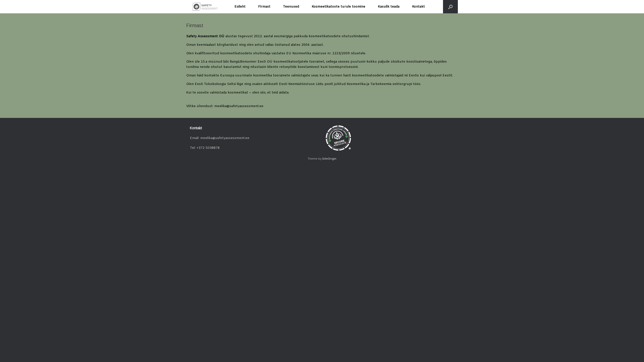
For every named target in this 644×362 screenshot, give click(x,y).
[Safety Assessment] (205, 7)
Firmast (264, 7)
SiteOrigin (329, 159)
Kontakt (418, 7)
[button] (450, 6)
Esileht (240, 7)
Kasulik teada (388, 7)
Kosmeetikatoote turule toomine (338, 7)
